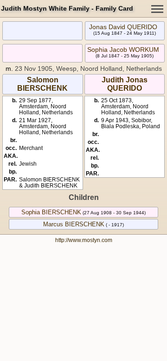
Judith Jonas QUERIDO (125, 84)
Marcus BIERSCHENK (73, 224)
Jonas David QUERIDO (123, 27)
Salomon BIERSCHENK (42, 84)
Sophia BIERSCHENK (51, 212)
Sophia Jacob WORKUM (123, 49)
